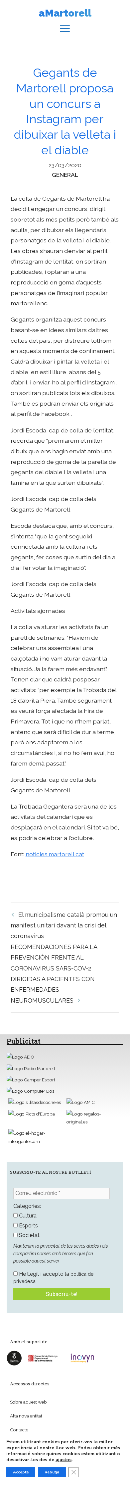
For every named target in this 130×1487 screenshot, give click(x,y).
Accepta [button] (21, 1472)
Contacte (19, 1429)
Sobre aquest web (28, 1402)
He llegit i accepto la (53, 1277)
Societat (29, 1235)
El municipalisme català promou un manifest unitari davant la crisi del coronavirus (64, 925)
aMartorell (65, 13)
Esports (28, 1225)
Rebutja (52, 1472)
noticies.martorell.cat (55, 854)
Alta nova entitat (26, 1415)
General (65, 174)
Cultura (27, 1216)
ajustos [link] (63, 1460)
